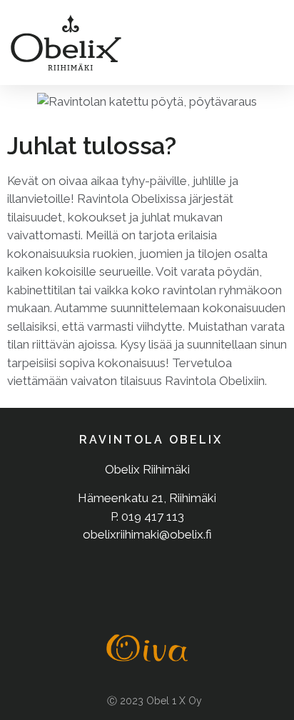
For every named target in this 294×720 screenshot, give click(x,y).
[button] (267, 42)
